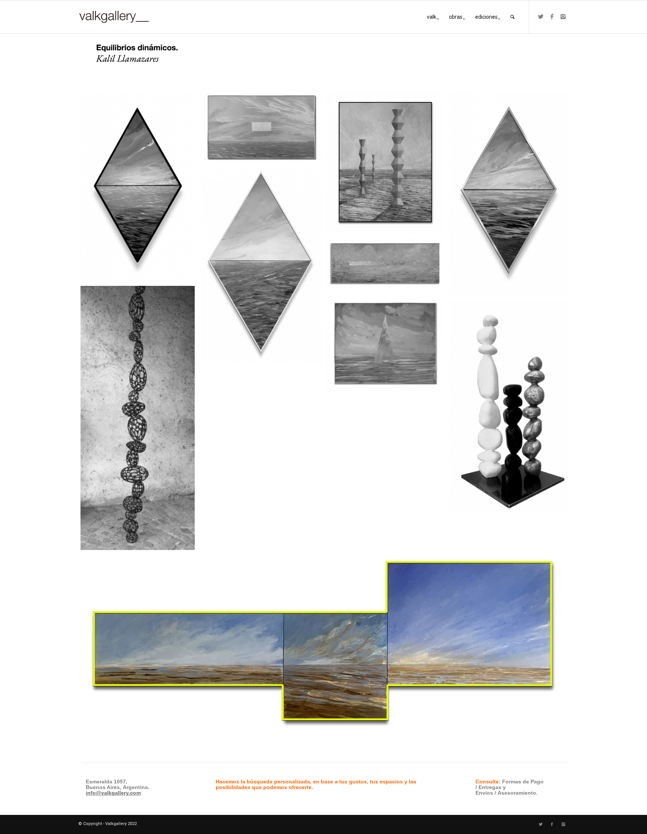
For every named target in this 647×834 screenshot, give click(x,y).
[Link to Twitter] (540, 16)
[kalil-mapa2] (512, 196)
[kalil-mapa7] (388, 346)
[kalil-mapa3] (140, 188)
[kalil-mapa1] (264, 268)
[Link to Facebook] (552, 16)
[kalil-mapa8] (388, 164)
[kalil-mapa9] (512, 408)
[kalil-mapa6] (388, 265)
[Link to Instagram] (563, 16)
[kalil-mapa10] (140, 421)
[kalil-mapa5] (264, 129)
